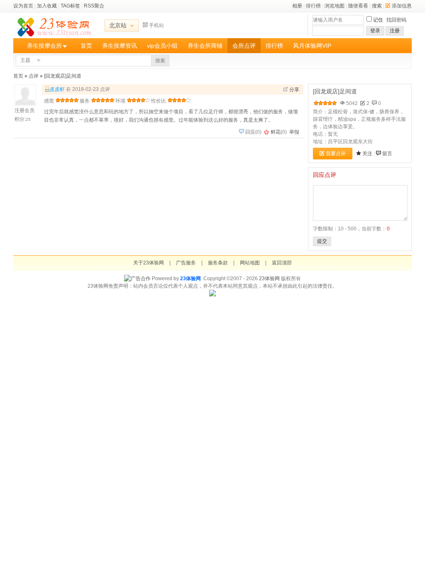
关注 (367, 153)
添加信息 (402, 6)
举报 (294, 132)
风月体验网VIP (312, 45)
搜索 (377, 6)
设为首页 (23, 6)
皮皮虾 (57, 89)
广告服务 (186, 263)
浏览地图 (334, 6)
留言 (387, 153)
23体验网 (190, 278)
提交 (322, 241)
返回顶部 (282, 263)
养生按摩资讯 (119, 45)
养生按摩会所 (44, 45)
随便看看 (358, 6)
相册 (297, 6)
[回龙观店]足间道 (62, 76)
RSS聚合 (94, 6)
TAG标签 (70, 6)
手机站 (156, 25)
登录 (375, 31)
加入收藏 (47, 6)
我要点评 (336, 153)
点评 (34, 76)
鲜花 (276, 132)
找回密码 (396, 20)
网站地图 (250, 263)
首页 (86, 45)
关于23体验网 (148, 263)
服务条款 (218, 263)
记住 (378, 20)
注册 (395, 31)
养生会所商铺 (205, 45)
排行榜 (313, 6)
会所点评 (244, 45)
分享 (294, 90)
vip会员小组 (162, 45)
